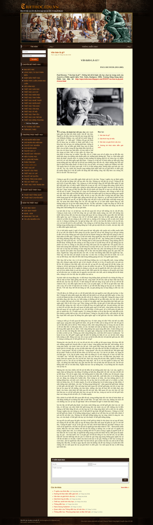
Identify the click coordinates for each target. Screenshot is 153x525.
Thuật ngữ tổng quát (33, 195)
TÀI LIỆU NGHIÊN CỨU (32, 219)
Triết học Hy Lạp (31, 173)
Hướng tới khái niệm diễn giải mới (72, 494)
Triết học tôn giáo (32, 106)
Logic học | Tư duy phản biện (33, 74)
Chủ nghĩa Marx (30, 148)
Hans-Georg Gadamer (68, 507)
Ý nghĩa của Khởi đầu (68, 491)
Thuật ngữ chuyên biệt (33, 198)
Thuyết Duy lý (30, 151)
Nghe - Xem (28, 213)
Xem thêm (124, 487)
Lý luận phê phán (31, 159)
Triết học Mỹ (29, 168)
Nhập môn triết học (32, 78)
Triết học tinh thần (32, 98)
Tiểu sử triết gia (31, 182)
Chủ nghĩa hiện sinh (32, 140)
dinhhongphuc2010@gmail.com (49, 520)
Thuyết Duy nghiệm (32, 145)
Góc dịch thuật (30, 211)
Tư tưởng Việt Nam (32, 127)
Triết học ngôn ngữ (32, 103)
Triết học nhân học (32, 95)
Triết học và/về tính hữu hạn (70, 501)
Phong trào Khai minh (33, 179)
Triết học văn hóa (31, 109)
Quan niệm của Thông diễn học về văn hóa (75, 509)
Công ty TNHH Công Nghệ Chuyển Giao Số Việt (118, 521)
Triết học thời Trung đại (34, 185)
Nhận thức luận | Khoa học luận (35, 82)
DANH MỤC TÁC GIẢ (31, 216)
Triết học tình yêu (31, 114)
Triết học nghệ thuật (33, 100)
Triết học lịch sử (31, 92)
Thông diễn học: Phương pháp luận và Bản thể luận (78, 512)
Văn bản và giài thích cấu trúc (110, 142)
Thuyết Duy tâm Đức (32, 154)
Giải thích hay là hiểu (107, 139)
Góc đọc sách (29, 208)
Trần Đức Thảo (30, 129)
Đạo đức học (29, 69)
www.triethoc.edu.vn (34, 522)
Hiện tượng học (30, 156)
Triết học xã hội (30, 112)
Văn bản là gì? (105, 135)
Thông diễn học (30, 165)
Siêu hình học (29, 86)
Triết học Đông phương (34, 120)
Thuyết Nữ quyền (31, 176)
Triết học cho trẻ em (33, 117)
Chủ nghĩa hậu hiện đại (33, 142)
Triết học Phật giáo (32, 123)
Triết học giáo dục (32, 89)
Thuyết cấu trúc (31, 171)
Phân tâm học (29, 162)
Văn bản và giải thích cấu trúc (70, 496)
